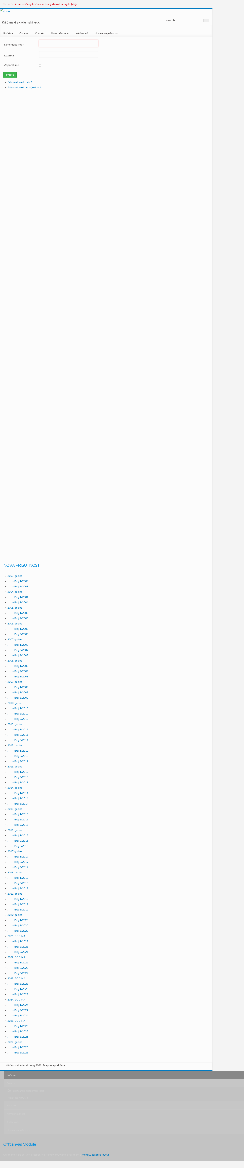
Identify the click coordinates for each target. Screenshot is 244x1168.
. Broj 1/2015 (17, 814)
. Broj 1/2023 (17, 989)
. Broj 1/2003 (17, 581)
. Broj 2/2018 (17, 883)
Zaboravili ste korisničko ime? (24, 87)
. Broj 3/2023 (17, 983)
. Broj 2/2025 (17, 1031)
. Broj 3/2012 (17, 761)
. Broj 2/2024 (17, 1010)
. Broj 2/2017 (17, 861)
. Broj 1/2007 (17, 644)
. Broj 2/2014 (17, 798)
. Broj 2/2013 (17, 777)
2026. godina (14, 1042)
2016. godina (14, 830)
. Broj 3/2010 (17, 718)
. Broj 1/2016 (17, 835)
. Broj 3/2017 (17, 867)
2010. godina (14, 703)
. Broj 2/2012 (17, 756)
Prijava (10, 74)
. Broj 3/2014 (17, 803)
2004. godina (14, 591)
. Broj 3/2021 (17, 952)
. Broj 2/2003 (17, 586)
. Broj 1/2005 (17, 613)
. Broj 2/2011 (17, 734)
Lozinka (10, 55)
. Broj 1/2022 (17, 962)
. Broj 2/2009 (17, 692)
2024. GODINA (16, 999)
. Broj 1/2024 (17, 1004)
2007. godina (14, 639)
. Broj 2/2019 (17, 904)
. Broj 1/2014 (17, 793)
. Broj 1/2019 (17, 899)
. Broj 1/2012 (17, 750)
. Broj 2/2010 (17, 713)
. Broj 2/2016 (17, 840)
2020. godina (14, 914)
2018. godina (14, 872)
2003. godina (14, 575)
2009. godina (14, 681)
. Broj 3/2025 (17, 1036)
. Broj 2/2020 (17, 925)
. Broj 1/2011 (17, 729)
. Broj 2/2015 (17, 819)
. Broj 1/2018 (17, 877)
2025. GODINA (16, 1020)
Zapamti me (11, 65)
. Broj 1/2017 (17, 856)
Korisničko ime (14, 44)
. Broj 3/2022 (17, 973)
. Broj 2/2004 (17, 602)
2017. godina (14, 851)
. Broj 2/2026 (17, 1052)
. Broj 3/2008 (17, 676)
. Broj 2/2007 (17, 650)
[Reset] (206, 20)
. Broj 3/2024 (17, 1015)
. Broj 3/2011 (17, 740)
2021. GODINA (16, 936)
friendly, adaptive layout (95, 1154)
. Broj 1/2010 (17, 708)
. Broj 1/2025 (17, 1026)
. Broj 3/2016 (17, 846)
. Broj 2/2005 (17, 618)
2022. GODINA (16, 957)
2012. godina (14, 745)
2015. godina (14, 809)
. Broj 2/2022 (17, 967)
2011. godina (14, 724)
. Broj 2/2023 (17, 994)
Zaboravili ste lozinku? (20, 82)
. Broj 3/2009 (17, 697)
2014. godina (14, 787)
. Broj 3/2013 (17, 782)
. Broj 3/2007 (17, 655)
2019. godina (14, 893)
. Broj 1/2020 (17, 920)
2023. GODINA (16, 978)
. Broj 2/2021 (17, 946)
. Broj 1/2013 (17, 771)
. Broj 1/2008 (17, 666)
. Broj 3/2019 (17, 909)
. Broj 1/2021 (17, 941)
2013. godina (14, 766)
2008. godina (14, 660)
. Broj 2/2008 (17, 671)
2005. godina (14, 607)
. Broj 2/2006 (17, 634)
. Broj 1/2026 (17, 1047)
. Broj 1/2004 (17, 597)
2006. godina (14, 623)
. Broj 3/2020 (17, 930)
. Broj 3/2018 (17, 888)
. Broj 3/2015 (17, 824)
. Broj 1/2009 (17, 687)
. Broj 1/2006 (17, 628)
